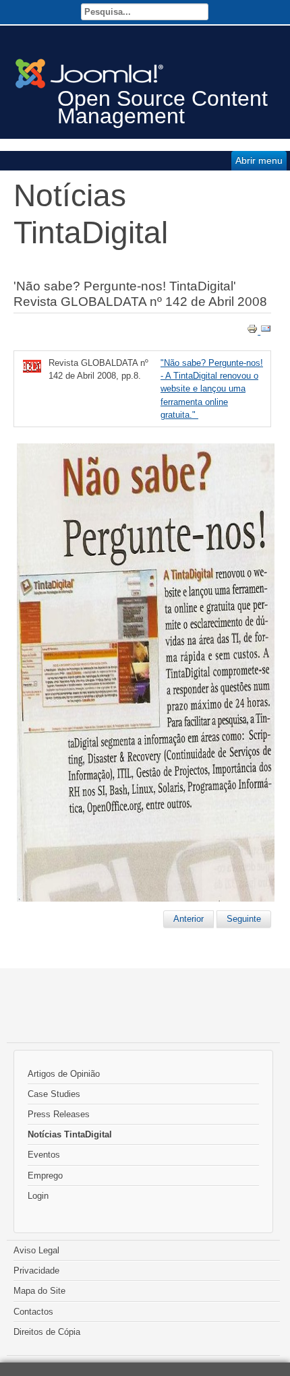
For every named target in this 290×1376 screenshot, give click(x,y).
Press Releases (59, 1114)
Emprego (45, 1175)
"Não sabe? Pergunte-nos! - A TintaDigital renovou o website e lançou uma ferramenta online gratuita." (212, 389)
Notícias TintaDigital (70, 1134)
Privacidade (36, 1270)
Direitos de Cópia (46, 1332)
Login (38, 1196)
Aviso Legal (36, 1250)
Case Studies (54, 1094)
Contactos (33, 1312)
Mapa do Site (39, 1291)
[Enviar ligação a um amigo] (265, 331)
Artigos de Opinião (64, 1074)
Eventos (44, 1155)
